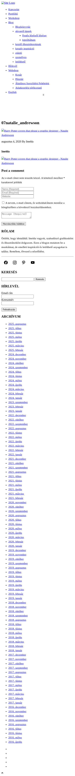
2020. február (15, 541)
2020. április (15, 532)
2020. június (15, 524)
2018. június (15, 628)
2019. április (15, 585)
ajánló (18, 53)
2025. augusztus (17, 324)
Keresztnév (7, 299)
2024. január (15, 398)
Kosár (18, 74)
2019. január (15, 598)
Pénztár (19, 79)
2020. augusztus (17, 515)
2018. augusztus (17, 620)
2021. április (15, 489)
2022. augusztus (17, 428)
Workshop (14, 18)
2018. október (16, 611)
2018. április (15, 637)
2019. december (17, 550)
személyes (21, 57)
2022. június (15, 432)
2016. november (17, 711)
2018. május (15, 633)
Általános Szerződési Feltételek (32, 83)
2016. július (14, 728)
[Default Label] (23, 262)
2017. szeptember (18, 667)
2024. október (16, 363)
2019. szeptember (18, 563)
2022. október (16, 419)
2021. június (15, 480)
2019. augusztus (17, 567)
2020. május (15, 528)
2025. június (15, 332)
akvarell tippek (23, 31)
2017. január (15, 702)
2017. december (17, 654)
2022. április (15, 441)
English (12, 92)
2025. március (16, 345)
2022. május (15, 437)
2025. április (15, 341)
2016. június (15, 733)
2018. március (16, 641)
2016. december (17, 707)
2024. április (15, 384)
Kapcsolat (13, 9)
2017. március (16, 694)
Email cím (7, 293)
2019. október (16, 559)
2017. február (15, 698)
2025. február (15, 350)
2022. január (15, 454)
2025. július (14, 328)
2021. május (15, 485)
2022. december (17, 415)
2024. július (14, 371)
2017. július (14, 676)
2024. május (15, 380)
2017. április (15, 689)
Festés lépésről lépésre (34, 35)
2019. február (15, 593)
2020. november (17, 502)
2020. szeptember (18, 511)
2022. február (15, 450)
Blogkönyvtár (22, 26)
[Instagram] (14, 262)
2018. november (17, 607)
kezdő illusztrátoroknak (28, 44)
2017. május (15, 685)
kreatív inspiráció (24, 48)
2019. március (16, 589)
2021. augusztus (17, 472)
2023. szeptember (18, 402)
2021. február (15, 498)
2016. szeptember (18, 720)
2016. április (15, 741)
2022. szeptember (18, 424)
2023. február (15, 406)
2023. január (15, 411)
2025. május (15, 337)
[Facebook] (5, 262)
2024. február (15, 393)
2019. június (15, 576)
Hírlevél (12, 66)
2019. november (17, 554)
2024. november (17, 358)
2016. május (15, 737)
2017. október (16, 663)
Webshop (13, 70)
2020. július (14, 519)
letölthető (20, 61)
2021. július (14, 476)
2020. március (16, 537)
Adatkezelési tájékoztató (28, 87)
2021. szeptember (18, 467)
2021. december (17, 458)
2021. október (16, 463)
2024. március (16, 389)
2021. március (16, 493)
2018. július (14, 624)
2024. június (15, 376)
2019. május (15, 580)
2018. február (15, 646)
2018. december (17, 602)
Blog (11, 22)
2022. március (16, 445)
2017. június (15, 681)
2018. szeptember (18, 615)
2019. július (14, 572)
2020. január (15, 546)
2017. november (17, 659)
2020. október (16, 506)
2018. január (15, 650)
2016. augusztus (17, 724)
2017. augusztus (17, 672)
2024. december (17, 354)
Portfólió (13, 13)
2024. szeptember (18, 367)
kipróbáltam (28, 39)
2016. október (16, 715)
